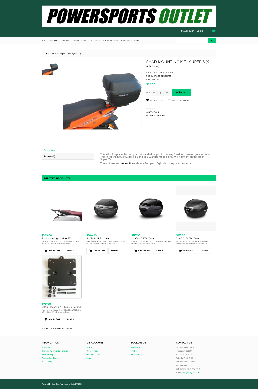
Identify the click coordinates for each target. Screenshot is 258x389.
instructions (128, 163)
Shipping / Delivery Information (55, 351)
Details (70, 251)
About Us (46, 347)
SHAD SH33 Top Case (142, 238)
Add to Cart (181, 92)
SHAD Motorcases (163, 72)
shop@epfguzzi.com (191, 372)
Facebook (135, 347)
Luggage (53, 328)
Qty (148, 92)
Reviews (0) (49, 156)
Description (49, 150)
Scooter (69, 328)
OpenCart (56, 384)
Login (200, 31)
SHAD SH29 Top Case (97, 238)
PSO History (47, 362)
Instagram (135, 354)
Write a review (156, 115)
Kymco (64, 328)
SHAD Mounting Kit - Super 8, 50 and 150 (63, 307)
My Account (187, 31)
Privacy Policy (47, 354)
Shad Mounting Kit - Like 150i (57, 238)
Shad (47, 328)
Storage (58, 328)
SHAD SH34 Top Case (187, 238)
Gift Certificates (93, 354)
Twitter (134, 351)
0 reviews (152, 112)
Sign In (89, 347)
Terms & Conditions (50, 358)
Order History (92, 351)
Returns (89, 358)
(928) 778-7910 (193, 369)
